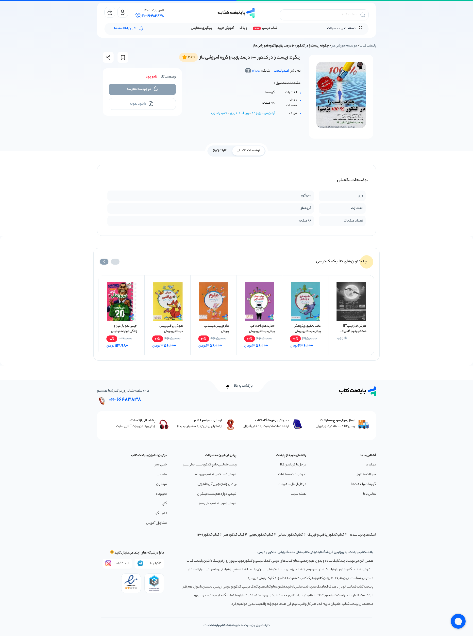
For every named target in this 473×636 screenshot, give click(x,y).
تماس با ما (369, 494)
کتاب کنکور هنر (233, 535)
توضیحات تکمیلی (248, 151)
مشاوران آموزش (156, 523)
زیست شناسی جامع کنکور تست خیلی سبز (209, 465)
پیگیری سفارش (201, 28)
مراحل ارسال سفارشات (292, 484)
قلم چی (162, 474)
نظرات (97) (220, 151)
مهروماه (161, 494)
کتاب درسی (269, 28)
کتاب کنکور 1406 (208, 535)
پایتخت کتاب (368, 46)
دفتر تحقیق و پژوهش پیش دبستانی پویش (307, 328)
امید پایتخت (281, 71)
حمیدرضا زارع (219, 113)
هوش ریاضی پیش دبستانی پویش (171, 328)
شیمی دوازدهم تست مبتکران (216, 494)
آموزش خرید (226, 28)
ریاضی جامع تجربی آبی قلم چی (217, 484)
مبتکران (161, 484)
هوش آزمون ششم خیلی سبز (217, 504)
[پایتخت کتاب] (236, 12)
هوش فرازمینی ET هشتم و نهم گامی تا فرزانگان (354, 331)
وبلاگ (243, 28)
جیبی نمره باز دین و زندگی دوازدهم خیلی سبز (124, 331)
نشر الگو (161, 513)
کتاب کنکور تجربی (261, 535)
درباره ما (371, 465)
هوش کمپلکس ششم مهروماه (215, 474)
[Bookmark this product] (123, 57)
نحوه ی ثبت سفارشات (292, 474)
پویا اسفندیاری (239, 113)
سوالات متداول (366, 474)
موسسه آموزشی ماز (344, 46)
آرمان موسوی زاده (263, 113)
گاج (164, 504)
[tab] (248, 150)
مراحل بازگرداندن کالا (293, 465)
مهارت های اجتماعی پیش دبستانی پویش (262, 328)
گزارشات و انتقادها (363, 484)
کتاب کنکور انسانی (290, 535)
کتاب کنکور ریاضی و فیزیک (325, 535)
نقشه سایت (298, 494)
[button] (115, 262)
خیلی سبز (161, 465)
